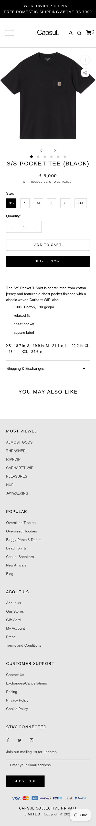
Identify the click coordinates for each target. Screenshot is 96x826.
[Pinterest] (31, 740)
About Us (13, 603)
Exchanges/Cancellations (26, 683)
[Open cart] (88, 33)
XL (65, 203)
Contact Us (15, 675)
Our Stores (15, 611)
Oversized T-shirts (21, 523)
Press (10, 637)
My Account (15, 628)
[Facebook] (8, 740)
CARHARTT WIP (19, 468)
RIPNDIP (13, 459)
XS (11, 203)
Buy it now (48, 261)
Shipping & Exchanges (25, 368)
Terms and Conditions (23, 645)
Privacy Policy (17, 700)
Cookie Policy (17, 709)
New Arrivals (16, 565)
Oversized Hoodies (21, 531)
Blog (9, 574)
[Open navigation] (10, 33)
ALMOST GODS (19, 442)
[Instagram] (20, 740)
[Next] (55, 150)
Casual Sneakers (20, 557)
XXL (80, 203)
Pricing (11, 692)
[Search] (79, 33)
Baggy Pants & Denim (23, 540)
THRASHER (16, 451)
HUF (10, 485)
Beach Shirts (16, 548)
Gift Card (13, 620)
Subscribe (25, 781)
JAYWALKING (17, 493)
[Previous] (41, 150)
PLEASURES (16, 476)
